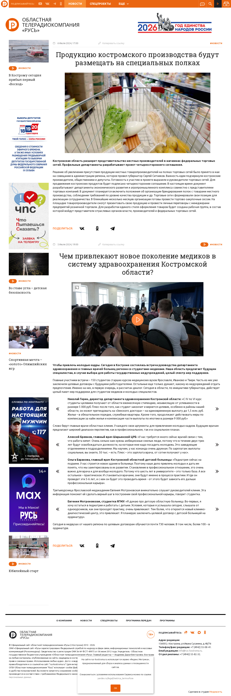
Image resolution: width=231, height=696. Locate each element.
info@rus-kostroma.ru (190, 650)
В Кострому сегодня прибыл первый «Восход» (25, 79)
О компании (64, 620)
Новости (75, 3)
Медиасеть (215, 691)
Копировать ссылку (111, 43)
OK (115, 688)
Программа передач (138, 620)
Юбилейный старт (24, 571)
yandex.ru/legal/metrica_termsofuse (115, 678)
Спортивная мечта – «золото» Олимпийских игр (28, 364)
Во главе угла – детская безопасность (28, 290)
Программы (167, 620)
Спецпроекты (100, 3)
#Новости (216, 43)
